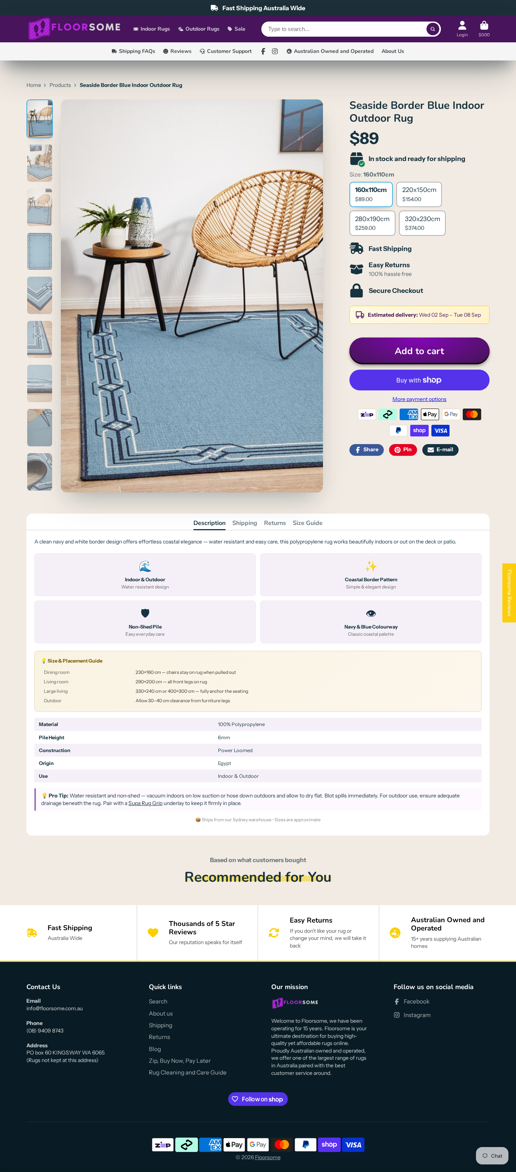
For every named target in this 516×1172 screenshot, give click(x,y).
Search (158, 1001)
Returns (275, 523)
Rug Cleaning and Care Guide (188, 1072)
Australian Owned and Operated (334, 51)
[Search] (432, 29)
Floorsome (268, 1157)
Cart (484, 29)
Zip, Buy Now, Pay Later (180, 1060)
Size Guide (308, 523)
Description (209, 523)
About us (161, 1013)
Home (33, 85)
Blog (155, 1049)
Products (60, 85)
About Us (393, 51)
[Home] (74, 29)
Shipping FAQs (137, 51)
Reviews (181, 51)
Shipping (244, 523)
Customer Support (229, 51)
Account (462, 29)
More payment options (419, 399)
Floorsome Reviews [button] (509, 592)
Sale (240, 29)
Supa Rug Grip (145, 803)
